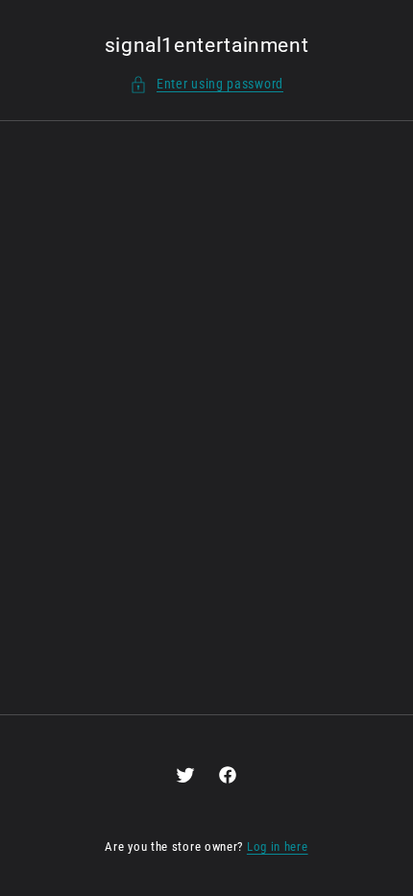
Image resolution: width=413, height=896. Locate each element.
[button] (206, 84)
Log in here (277, 846)
